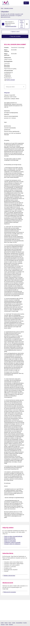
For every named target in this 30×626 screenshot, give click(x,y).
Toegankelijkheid (19, 622)
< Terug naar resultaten (15, 36)
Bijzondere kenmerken (7, 66)
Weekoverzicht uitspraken (9, 592)
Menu (25, 3)
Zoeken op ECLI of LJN (10, 539)
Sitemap (6, 622)
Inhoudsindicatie (8, 70)
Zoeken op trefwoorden (9, 537)
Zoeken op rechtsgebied (10, 541)
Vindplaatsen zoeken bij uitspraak (12, 542)
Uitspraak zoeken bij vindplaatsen (12, 544)
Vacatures (3, 624)
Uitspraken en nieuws (8, 8)
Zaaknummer (7, 57)
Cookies (13, 622)
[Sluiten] (27, 24)
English (2, 622)
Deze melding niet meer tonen (22, 24)
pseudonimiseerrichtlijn (10, 26)
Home (2, 8)
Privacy (9, 622)
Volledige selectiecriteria (9, 575)
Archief (7, 624)
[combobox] (15, 87)
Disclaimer (11, 624)
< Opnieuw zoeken (15, 31)
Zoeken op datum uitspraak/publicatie (13, 536)
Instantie (6, 47)
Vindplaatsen (7, 76)
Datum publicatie (6, 54)
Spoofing (25, 622)
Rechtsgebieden (8, 61)
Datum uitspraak (6, 50)
